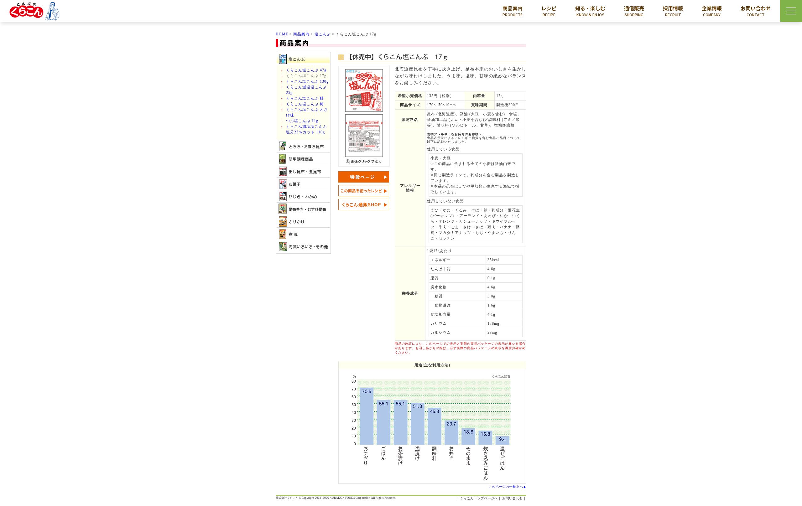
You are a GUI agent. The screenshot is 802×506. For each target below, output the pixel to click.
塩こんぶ (323, 34)
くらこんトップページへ (479, 498)
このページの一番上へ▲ (507, 486)
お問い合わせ (756, 10)
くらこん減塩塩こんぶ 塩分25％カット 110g (308, 129)
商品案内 (513, 10)
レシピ (548, 10)
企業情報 (712, 10)
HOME (282, 34)
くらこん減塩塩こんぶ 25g (306, 90)
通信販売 (634, 10)
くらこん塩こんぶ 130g (307, 81)
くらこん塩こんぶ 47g (306, 70)
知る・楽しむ (590, 10)
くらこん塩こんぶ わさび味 (307, 112)
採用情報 (673, 10)
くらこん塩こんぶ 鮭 (305, 98)
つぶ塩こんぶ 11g (302, 121)
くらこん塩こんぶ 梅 (305, 104)
